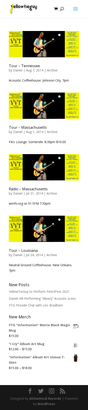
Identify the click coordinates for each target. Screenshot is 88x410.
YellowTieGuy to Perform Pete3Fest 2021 (39, 291)
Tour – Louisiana (23, 250)
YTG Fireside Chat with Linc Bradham (36, 305)
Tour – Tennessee (24, 65)
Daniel (17, 70)
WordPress (46, 404)
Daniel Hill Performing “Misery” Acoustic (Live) (42, 298)
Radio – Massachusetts (28, 188)
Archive (52, 70)
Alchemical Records (45, 398)
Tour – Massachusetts (28, 127)
